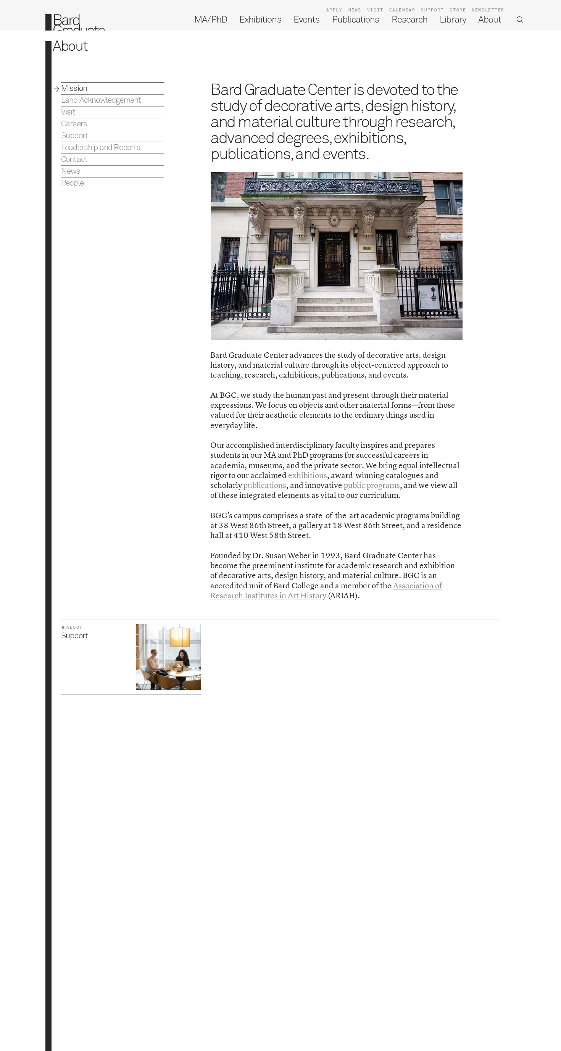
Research (409, 19)
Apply (334, 10)
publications (264, 485)
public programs (372, 485)
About (489, 19)
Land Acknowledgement (101, 101)
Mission (74, 89)
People (72, 183)
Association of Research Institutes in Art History (326, 590)
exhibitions (307, 475)
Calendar (402, 10)
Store (458, 10)
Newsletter (488, 10)
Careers (74, 124)
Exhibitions (260, 19)
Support (432, 10)
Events (306, 19)
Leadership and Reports (100, 148)
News (354, 10)
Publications (355, 19)
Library (453, 19)
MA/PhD (210, 19)
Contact (74, 160)
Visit (375, 10)
